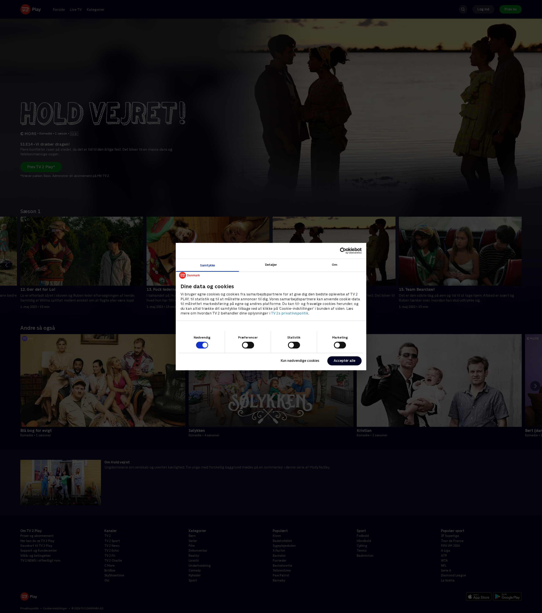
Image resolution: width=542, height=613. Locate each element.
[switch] (248, 345)
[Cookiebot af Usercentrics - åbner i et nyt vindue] (343, 251)
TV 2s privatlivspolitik (289, 313)
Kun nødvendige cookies (300, 361)
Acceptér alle (344, 361)
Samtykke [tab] (207, 265)
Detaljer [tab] (271, 264)
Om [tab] (334, 264)
